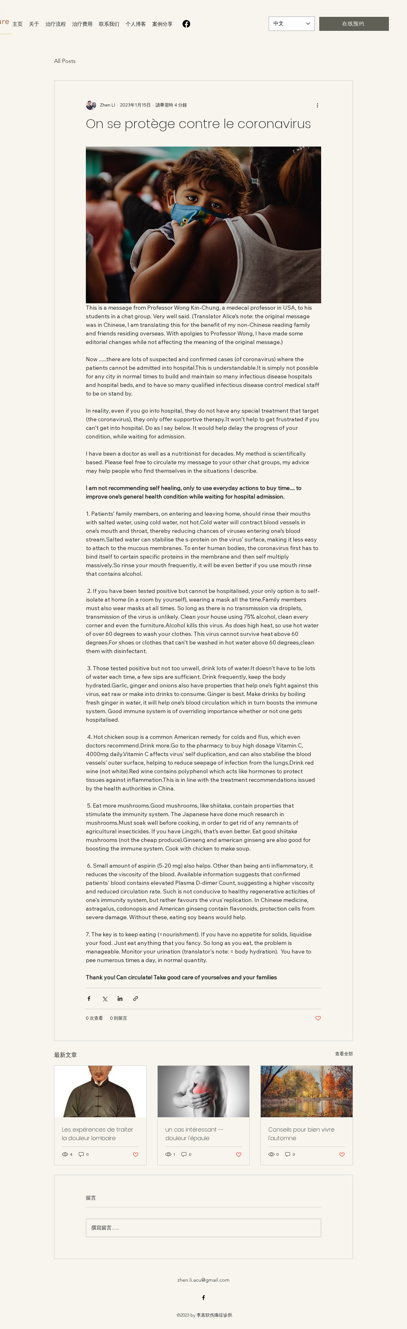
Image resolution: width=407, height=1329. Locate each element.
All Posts (65, 61)
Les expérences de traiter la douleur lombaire (97, 1134)
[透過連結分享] (136, 998)
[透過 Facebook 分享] (89, 998)
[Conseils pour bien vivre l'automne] (307, 1091)
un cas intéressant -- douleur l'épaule (194, 1134)
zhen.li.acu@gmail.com (203, 1280)
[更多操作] (317, 105)
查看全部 (344, 1054)
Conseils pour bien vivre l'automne (301, 1134)
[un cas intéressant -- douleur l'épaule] (204, 1091)
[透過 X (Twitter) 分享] (104, 998)
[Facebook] (186, 24)
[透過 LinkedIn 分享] (120, 998)
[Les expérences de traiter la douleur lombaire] (100, 1091)
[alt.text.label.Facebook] (203, 1297)
